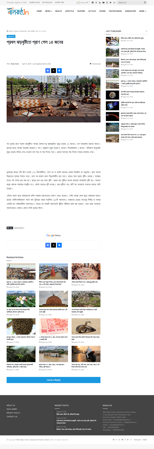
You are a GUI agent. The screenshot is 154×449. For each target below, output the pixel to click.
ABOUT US (11, 405)
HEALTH (58, 11)
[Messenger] (59, 70)
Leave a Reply (54, 380)
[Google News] (53, 235)
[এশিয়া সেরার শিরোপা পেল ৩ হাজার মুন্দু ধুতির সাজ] (86, 271)
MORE (141, 11)
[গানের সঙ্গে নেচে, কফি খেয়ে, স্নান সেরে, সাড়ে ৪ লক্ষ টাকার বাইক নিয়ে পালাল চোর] (86, 354)
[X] (53, 70)
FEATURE (81, 11)
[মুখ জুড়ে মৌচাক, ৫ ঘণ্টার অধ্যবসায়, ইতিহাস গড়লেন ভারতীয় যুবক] (21, 326)
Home (10, 31)
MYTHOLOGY (47, 2)
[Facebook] (47, 70)
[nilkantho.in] (18, 11)
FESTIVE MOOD (115, 11)
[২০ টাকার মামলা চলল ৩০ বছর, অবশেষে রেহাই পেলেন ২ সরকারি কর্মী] (53, 326)
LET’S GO (92, 11)
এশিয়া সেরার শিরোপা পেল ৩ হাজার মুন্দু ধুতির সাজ (84, 282)
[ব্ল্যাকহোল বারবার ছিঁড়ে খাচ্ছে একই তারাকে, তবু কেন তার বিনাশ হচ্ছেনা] (112, 116)
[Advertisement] (77, 20)
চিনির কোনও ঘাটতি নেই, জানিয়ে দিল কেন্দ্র (132, 38)
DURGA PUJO (35, 2)
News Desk (15, 64)
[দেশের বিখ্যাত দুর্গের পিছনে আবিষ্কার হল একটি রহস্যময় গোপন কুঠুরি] (86, 299)
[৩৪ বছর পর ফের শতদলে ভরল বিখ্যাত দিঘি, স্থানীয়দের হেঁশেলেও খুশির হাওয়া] (21, 299)
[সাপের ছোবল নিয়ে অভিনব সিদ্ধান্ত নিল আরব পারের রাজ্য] (86, 326)
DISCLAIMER (12, 409)
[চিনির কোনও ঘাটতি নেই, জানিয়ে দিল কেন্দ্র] (112, 41)
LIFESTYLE (69, 11)
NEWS (47, 11)
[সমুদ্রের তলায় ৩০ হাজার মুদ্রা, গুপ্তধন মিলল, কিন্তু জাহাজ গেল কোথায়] (112, 127)
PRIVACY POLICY (13, 413)
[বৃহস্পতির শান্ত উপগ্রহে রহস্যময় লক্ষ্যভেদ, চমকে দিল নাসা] (112, 95)
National (23, 31)
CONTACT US (12, 417)
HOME (39, 11)
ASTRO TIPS (59, 2)
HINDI (145, 440)
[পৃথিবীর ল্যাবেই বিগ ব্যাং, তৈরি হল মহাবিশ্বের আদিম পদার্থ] (112, 105)
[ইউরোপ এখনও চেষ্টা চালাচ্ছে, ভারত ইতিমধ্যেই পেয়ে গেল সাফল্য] (112, 62)
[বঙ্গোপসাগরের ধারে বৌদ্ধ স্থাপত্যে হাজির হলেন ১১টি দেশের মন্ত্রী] (53, 299)
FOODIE (102, 11)
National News (19, 228)
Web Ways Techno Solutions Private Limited (32, 440)
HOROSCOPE (130, 11)
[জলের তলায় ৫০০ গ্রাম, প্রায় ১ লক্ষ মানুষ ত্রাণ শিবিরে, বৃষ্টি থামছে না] (53, 354)
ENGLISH (137, 440)
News (16, 31)
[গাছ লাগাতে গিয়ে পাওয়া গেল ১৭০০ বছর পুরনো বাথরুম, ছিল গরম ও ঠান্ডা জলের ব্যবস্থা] (112, 137)
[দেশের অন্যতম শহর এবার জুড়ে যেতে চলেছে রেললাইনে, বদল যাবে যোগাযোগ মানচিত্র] (112, 73)
